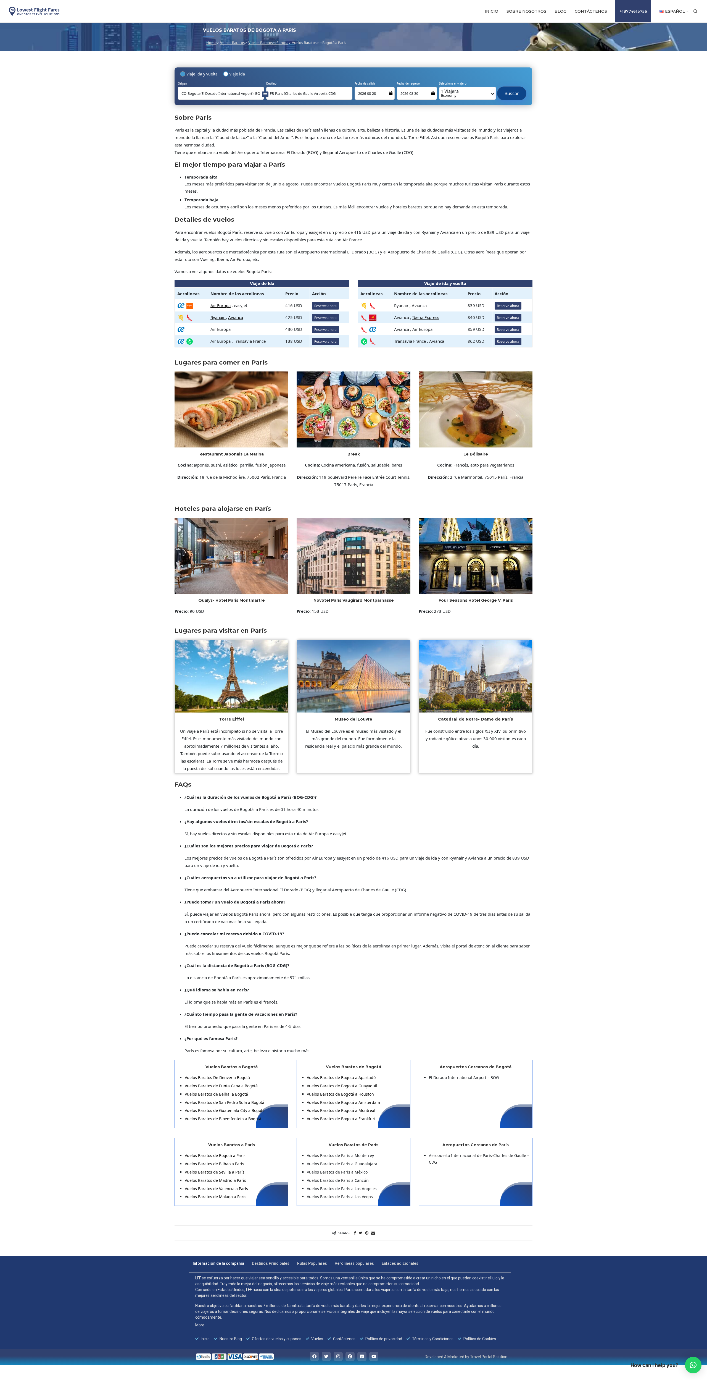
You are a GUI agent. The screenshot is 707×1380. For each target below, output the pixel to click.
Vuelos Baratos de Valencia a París (216, 1188)
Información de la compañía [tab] (218, 1263)
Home (211, 42)
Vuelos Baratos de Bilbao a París (214, 1163)
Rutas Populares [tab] (312, 1263)
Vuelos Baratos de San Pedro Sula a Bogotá (224, 1102)
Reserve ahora (325, 305)
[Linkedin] (361, 1356)
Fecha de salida (365, 83)
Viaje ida (237, 74)
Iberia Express (425, 317)
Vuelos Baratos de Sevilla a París (214, 1172)
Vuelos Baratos (232, 42)
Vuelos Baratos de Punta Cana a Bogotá (221, 1085)
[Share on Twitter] (360, 1233)
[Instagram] (338, 1356)
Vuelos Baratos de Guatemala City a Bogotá (225, 1110)
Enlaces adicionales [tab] (400, 1263)
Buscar (512, 91)
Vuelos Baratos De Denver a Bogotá (217, 1077)
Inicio (491, 11)
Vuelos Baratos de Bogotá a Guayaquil (342, 1085)
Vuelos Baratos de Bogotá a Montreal (341, 1110)
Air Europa (220, 305)
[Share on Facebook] (355, 1233)
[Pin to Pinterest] (366, 1233)
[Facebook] (314, 1356)
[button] (693, 1365)
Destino (271, 83)
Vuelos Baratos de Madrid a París (215, 1180)
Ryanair (218, 317)
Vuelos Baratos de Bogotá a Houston (340, 1094)
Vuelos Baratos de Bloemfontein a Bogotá (223, 1118)
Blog (560, 11)
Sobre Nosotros (526, 11)
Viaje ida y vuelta (202, 74)
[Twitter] (326, 1356)
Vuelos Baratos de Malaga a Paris (215, 1196)
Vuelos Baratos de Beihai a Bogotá (216, 1094)
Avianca (235, 317)
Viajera (450, 93)
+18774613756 (633, 11)
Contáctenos (591, 11)
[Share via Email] (373, 1233)
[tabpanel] (350, 1308)
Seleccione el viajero (452, 83)
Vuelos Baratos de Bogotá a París (215, 1155)
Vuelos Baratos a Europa (268, 42)
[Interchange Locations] (265, 94)
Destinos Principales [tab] (270, 1263)
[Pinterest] (350, 1356)
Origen (182, 83)
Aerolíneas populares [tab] (354, 1263)
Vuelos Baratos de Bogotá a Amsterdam (343, 1102)
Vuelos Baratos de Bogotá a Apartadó (341, 1077)
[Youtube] (373, 1356)
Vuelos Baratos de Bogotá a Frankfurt (341, 1118)
